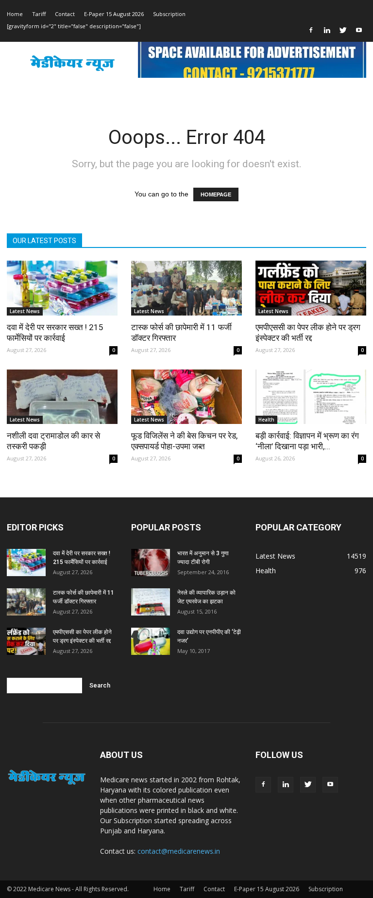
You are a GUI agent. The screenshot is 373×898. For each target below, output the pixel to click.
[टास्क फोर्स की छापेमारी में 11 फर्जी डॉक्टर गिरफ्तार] (186, 288)
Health (266, 419)
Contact (65, 14)
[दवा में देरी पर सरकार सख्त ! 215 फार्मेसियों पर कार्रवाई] (62, 288)
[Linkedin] (327, 30)
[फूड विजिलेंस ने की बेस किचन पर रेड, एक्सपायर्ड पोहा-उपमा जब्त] (186, 397)
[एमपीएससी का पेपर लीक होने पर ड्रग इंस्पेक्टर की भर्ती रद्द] (310, 288)
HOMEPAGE (216, 194)
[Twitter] (343, 30)
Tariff (39, 14)
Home (15, 14)
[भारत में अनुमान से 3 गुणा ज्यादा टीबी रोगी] (150, 562)
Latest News (25, 311)
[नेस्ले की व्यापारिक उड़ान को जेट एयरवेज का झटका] (150, 602)
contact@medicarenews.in (178, 851)
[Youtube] (359, 30)
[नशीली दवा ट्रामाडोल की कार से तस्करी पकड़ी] (62, 397)
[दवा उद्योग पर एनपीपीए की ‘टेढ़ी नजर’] (150, 641)
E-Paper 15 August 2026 (114, 14)
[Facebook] (311, 30)
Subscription (169, 14)
